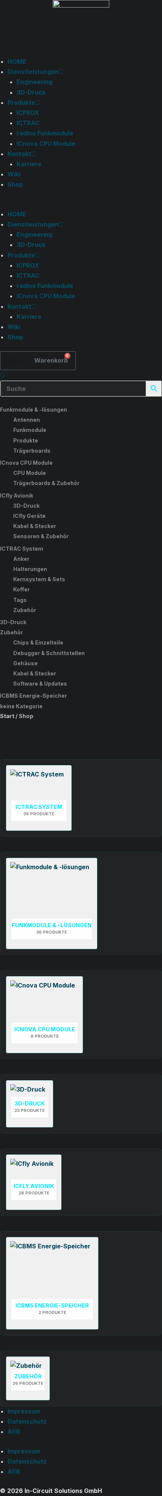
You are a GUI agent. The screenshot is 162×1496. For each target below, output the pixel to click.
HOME (17, 61)
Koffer (21, 589)
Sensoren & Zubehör (41, 536)
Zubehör (24, 610)
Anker (21, 559)
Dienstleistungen (33, 71)
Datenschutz (27, 1421)
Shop (15, 184)
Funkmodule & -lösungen (33, 409)
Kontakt (19, 154)
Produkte (21, 102)
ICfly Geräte (29, 516)
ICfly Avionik (16, 495)
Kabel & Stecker (34, 526)
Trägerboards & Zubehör (46, 483)
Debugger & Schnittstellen (49, 653)
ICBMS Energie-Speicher (33, 695)
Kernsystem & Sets (39, 579)
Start (7, 716)
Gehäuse (25, 663)
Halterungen (30, 569)
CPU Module (29, 473)
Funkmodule (29, 430)
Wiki (14, 174)
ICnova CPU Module (46, 143)
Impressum (24, 1411)
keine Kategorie (21, 706)
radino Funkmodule (45, 133)
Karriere (29, 164)
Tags (20, 600)
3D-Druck (31, 92)
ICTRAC (28, 123)
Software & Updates (40, 683)
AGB (14, 1431)
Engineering (34, 82)
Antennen (26, 419)
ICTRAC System (21, 548)
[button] (81, 204)
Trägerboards (31, 450)
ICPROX (28, 112)
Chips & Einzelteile (38, 642)
